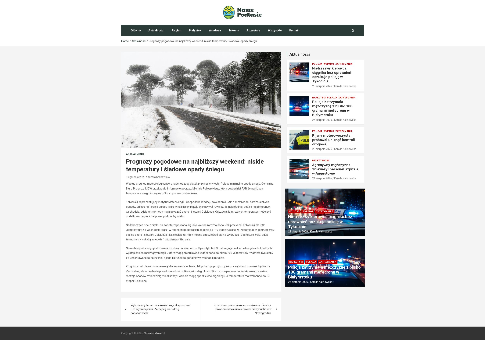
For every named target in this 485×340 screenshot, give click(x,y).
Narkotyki (319, 97)
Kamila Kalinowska (159, 177)
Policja (317, 64)
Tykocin (233, 30)
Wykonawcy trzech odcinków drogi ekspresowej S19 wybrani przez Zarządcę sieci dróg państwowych (160, 309)
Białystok (195, 30)
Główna (136, 30)
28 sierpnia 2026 (322, 86)
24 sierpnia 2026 (322, 178)
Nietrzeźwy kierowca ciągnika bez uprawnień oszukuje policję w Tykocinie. (331, 74)
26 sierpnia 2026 (322, 119)
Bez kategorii (320, 160)
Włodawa (215, 30)
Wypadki (329, 64)
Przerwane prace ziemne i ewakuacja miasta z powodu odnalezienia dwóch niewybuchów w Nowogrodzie (242, 309)
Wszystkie (275, 30)
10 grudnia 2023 (135, 177)
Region (176, 30)
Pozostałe (253, 30)
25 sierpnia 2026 (322, 149)
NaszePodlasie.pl (154, 333)
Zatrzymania (343, 64)
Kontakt (294, 30)
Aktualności (156, 30)
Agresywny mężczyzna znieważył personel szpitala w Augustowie (335, 169)
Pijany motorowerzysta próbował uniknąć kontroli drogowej (333, 139)
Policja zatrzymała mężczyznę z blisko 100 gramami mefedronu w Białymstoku (332, 108)
